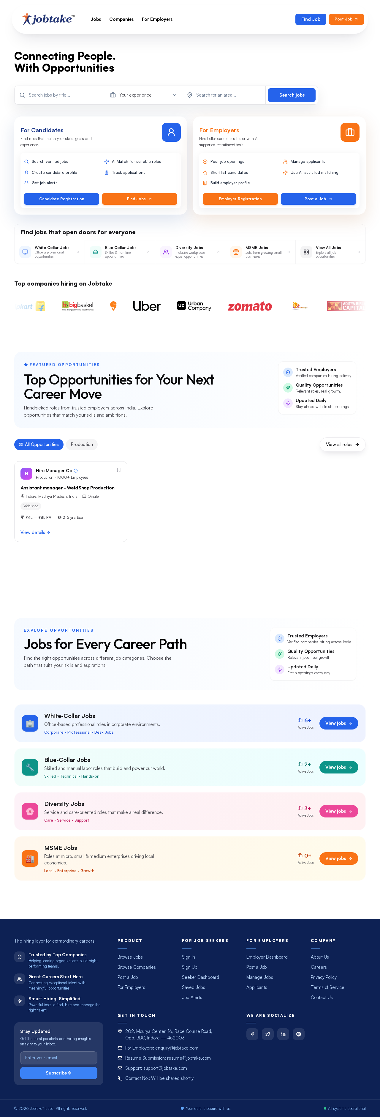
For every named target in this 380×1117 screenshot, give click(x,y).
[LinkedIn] (283, 1034)
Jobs (96, 19)
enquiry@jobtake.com (176, 1048)
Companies (121, 19)
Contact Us (322, 997)
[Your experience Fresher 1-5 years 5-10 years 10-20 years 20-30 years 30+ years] (143, 95)
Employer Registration (240, 198)
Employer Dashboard (267, 957)
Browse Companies (137, 967)
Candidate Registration (61, 198)
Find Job (310, 19)
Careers (319, 967)
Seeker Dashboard (200, 977)
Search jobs (292, 95)
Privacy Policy (324, 977)
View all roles (339, 444)
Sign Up (189, 967)
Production (82, 444)
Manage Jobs (259, 977)
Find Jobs (136, 198)
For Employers (157, 19)
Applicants (256, 987)
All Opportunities (42, 444)
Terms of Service (327, 987)
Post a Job (315, 198)
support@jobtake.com (165, 1068)
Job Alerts (192, 997)
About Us (320, 957)
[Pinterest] (299, 1034)
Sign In (188, 957)
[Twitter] (268, 1034)
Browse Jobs (130, 957)
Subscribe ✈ (59, 1073)
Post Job (343, 19)
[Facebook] (252, 1034)
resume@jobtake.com (189, 1058)
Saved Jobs (193, 987)
